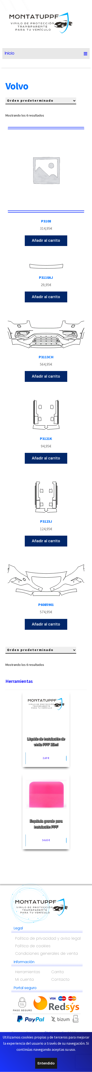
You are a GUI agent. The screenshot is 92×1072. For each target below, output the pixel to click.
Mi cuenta (24, 979)
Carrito (57, 972)
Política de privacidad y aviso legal (48, 938)
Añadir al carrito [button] (46, 240)
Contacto (60, 979)
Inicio (9, 53)
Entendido (46, 1063)
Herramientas (19, 681)
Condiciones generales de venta (46, 953)
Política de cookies (32, 946)
